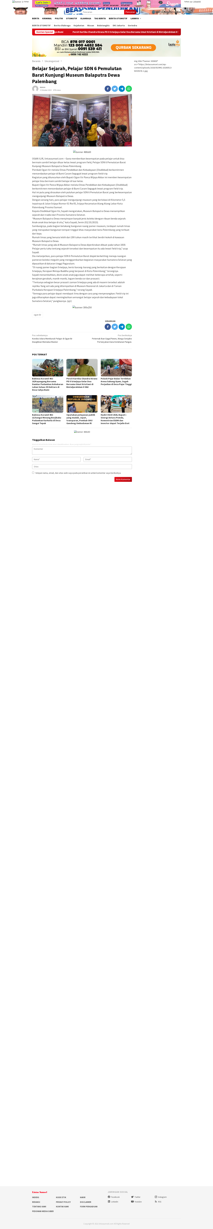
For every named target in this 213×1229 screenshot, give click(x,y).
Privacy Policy (63, 1202)
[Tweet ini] (115, 89)
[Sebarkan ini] (108, 89)
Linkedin (114, 1201)
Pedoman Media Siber (43, 1211)
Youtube (138, 1201)
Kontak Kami (62, 1206)
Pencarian (130, 12)
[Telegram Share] (122, 89)
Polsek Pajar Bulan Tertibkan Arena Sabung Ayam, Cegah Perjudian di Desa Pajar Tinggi (116, 381)
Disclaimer (85, 1202)
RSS (159, 1201)
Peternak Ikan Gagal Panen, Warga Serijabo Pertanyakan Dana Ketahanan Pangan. (112, 338)
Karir (82, 1197)
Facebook (115, 1197)
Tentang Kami (39, 1206)
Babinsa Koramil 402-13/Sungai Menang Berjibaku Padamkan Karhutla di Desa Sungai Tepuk (46, 419)
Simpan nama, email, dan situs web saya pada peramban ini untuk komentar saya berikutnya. (78, 473)
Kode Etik (61, 1197)
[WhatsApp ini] (129, 89)
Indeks (35, 1197)
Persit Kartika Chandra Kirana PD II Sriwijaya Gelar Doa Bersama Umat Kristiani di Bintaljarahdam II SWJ (89, 32)
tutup (26, 1)
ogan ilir (37, 314)
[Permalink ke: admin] (35, 88)
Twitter (137, 1197)
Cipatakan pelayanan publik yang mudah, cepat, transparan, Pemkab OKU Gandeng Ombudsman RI (80, 419)
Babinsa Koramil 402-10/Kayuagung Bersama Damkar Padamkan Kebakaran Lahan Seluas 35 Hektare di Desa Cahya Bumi (47, 384)
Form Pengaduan (88, 1206)
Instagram (162, 1197)
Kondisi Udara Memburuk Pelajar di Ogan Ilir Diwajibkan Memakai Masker (52, 338)
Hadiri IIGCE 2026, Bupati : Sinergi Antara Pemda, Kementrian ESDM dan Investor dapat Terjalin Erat (115, 419)
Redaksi (36, 1202)
